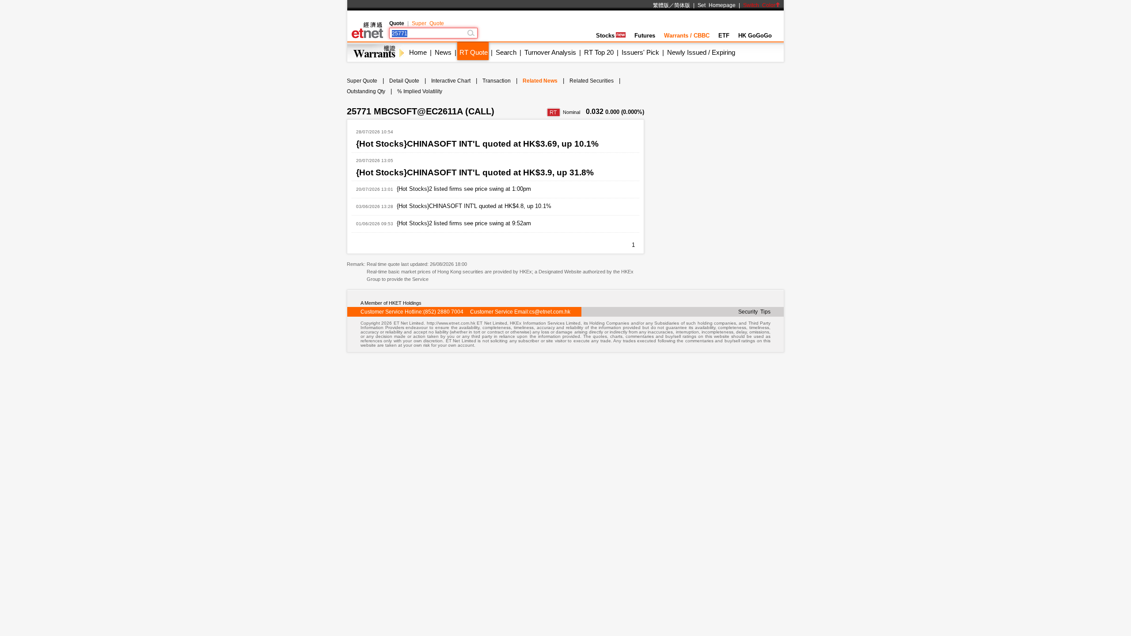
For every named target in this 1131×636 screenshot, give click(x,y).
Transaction (496, 81)
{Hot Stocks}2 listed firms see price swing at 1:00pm (464, 189)
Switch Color (759, 5)
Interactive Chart (451, 81)
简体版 (682, 5)
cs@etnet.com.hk (549, 312)
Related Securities (591, 81)
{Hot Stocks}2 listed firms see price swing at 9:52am (464, 223)
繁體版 (661, 5)
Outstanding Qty (366, 91)
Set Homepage (717, 5)
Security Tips (754, 312)
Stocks (605, 35)
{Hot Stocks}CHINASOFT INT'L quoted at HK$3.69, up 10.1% (477, 143)
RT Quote (473, 52)
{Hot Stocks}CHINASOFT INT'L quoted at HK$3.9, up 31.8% (475, 172)
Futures (644, 35)
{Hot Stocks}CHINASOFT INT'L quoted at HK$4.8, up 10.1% (474, 206)
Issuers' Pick (640, 52)
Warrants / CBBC (687, 35)
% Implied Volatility (419, 91)
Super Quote (428, 23)
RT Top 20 (599, 52)
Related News (540, 81)
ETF (723, 35)
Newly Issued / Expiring (701, 52)
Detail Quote (404, 81)
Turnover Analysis (550, 52)
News (443, 52)
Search (506, 52)
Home (418, 52)
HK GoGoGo (755, 35)
